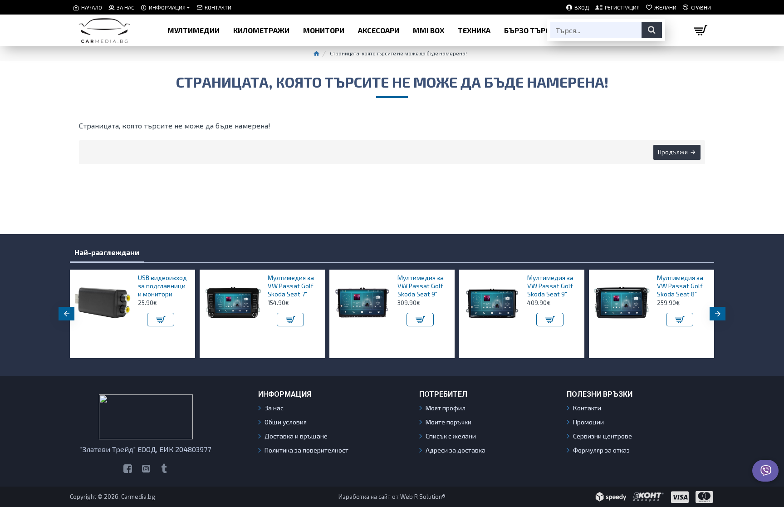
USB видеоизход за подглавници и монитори (162, 286)
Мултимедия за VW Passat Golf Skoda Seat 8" (680, 286)
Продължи (673, 152)
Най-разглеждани (106, 252)
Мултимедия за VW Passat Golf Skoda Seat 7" (291, 286)
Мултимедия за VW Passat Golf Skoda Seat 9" (420, 286)
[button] (66, 313)
